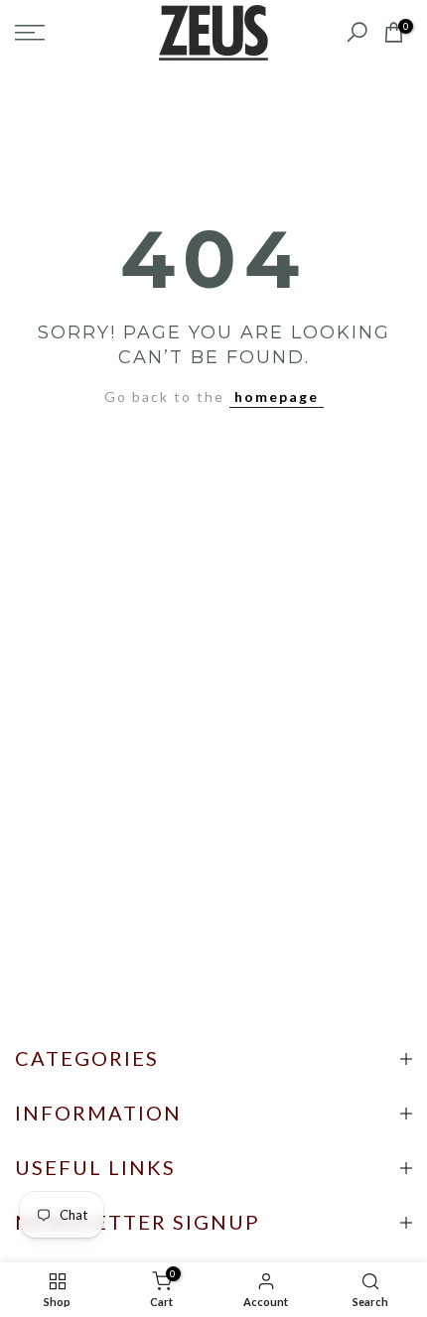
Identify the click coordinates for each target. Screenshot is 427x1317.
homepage (276, 396)
